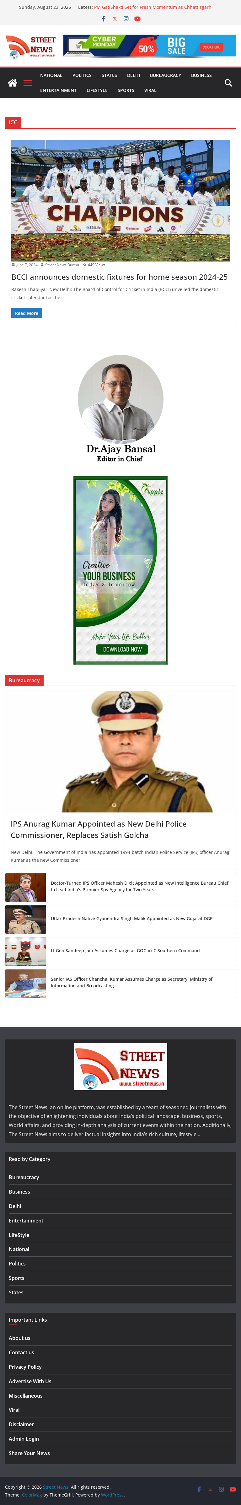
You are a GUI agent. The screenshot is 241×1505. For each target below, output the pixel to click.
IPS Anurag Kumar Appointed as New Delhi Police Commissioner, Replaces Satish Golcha (99, 829)
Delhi (133, 75)
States (109, 75)
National (51, 75)
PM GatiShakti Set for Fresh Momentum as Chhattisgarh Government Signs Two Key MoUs (153, 10)
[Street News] (12, 82)
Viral (150, 90)
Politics (82, 75)
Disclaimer (21, 1424)
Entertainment (58, 90)
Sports (126, 90)
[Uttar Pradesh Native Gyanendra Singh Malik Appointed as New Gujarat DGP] (25, 919)
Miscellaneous (26, 1395)
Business (201, 75)
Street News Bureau (62, 264)
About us (19, 1338)
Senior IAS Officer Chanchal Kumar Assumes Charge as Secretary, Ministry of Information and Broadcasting (131, 982)
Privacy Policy (25, 1366)
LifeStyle (97, 90)
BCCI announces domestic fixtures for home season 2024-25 (119, 277)
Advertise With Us (30, 1381)
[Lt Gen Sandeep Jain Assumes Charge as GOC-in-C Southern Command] (25, 951)
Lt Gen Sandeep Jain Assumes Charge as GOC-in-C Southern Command (125, 950)
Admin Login (24, 1438)
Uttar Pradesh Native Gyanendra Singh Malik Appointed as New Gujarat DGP (132, 918)
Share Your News (29, 1453)
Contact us (21, 1352)
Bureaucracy (165, 75)
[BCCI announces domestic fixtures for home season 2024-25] (120, 201)
